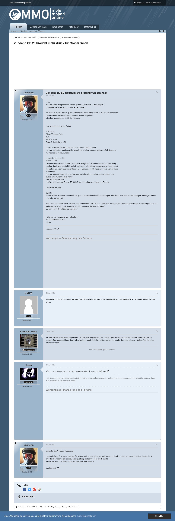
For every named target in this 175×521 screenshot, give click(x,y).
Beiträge (25, 119)
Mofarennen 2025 (38, 27)
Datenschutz (90, 27)
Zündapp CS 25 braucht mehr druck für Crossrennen (51, 43)
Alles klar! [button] (159, 516)
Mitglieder (73, 27)
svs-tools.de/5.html (98, 371)
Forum (18, 26)
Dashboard (57, 27)
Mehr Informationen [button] (86, 516)
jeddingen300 (51, 229)
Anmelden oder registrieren (20, 3)
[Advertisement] (87, 66)
